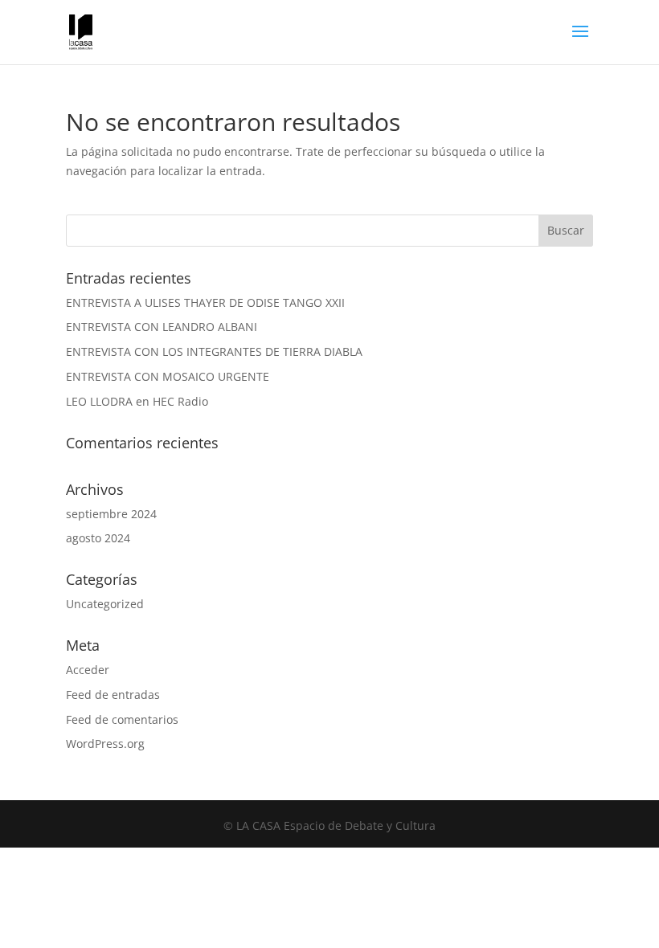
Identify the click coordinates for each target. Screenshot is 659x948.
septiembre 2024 (111, 513)
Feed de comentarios (122, 719)
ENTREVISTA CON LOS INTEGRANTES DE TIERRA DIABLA (214, 351)
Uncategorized (105, 603)
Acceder (87, 669)
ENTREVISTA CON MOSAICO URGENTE (167, 376)
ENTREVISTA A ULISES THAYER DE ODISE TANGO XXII (205, 302)
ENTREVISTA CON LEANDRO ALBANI (161, 326)
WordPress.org (105, 743)
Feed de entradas (113, 694)
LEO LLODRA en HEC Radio (137, 401)
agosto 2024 (98, 538)
